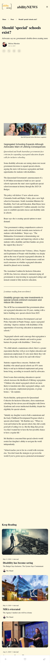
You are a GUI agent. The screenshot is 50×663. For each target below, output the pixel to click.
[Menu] (47, 7)
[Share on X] (9, 51)
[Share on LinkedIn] (19, 51)
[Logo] (7, 7)
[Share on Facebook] (4, 51)
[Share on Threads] (14, 51)
